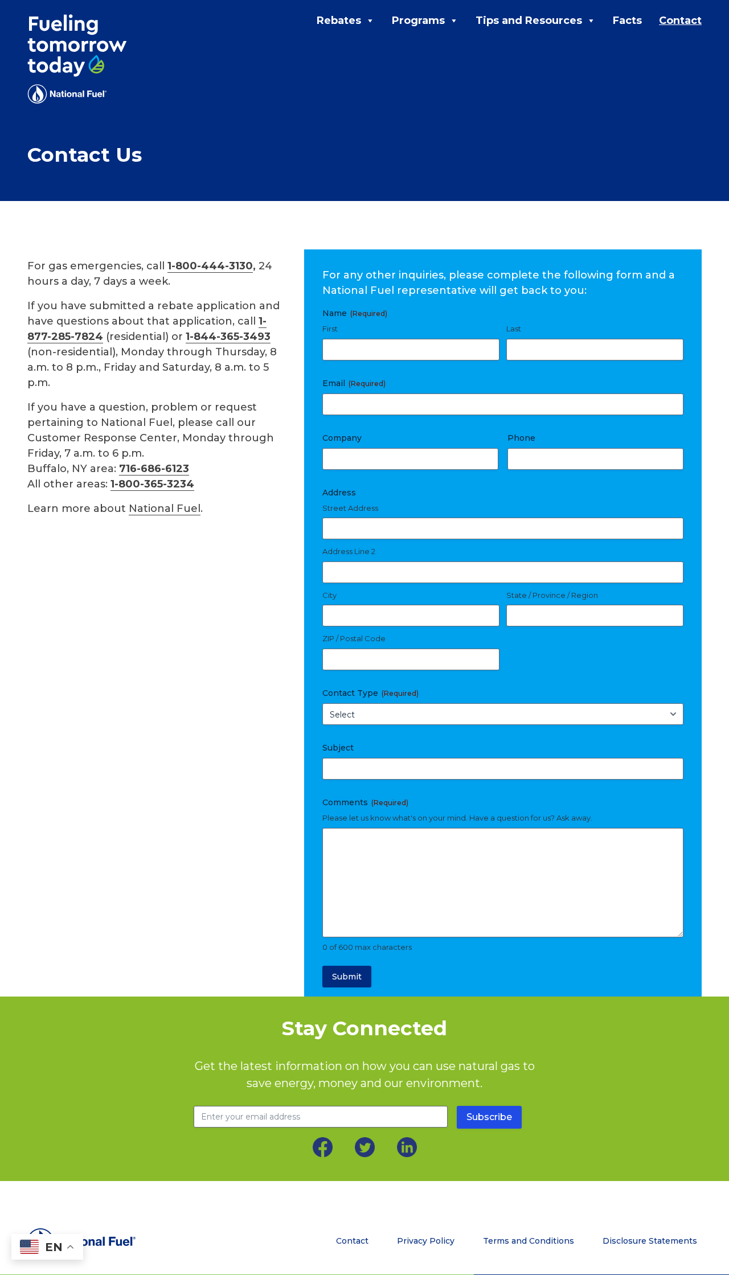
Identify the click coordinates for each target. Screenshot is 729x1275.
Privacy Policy (425, 1241)
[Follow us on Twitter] (365, 1147)
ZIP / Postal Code (354, 638)
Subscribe (489, 1117)
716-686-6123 (154, 468)
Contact (680, 20)
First (330, 328)
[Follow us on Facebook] (323, 1147)
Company (342, 438)
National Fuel (164, 508)
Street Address (350, 508)
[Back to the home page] (104, 1241)
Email (354, 383)
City (329, 595)
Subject (338, 748)
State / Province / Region (552, 595)
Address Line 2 (348, 551)
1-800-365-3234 (152, 484)
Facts (627, 20)
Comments (365, 802)
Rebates (339, 20)
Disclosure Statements (650, 1241)
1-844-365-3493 (228, 336)
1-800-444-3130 (210, 266)
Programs (418, 20)
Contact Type (370, 693)
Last (513, 328)
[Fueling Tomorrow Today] (77, 59)
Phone (521, 438)
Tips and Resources (529, 20)
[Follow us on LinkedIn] (407, 1147)
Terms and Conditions (528, 1241)
